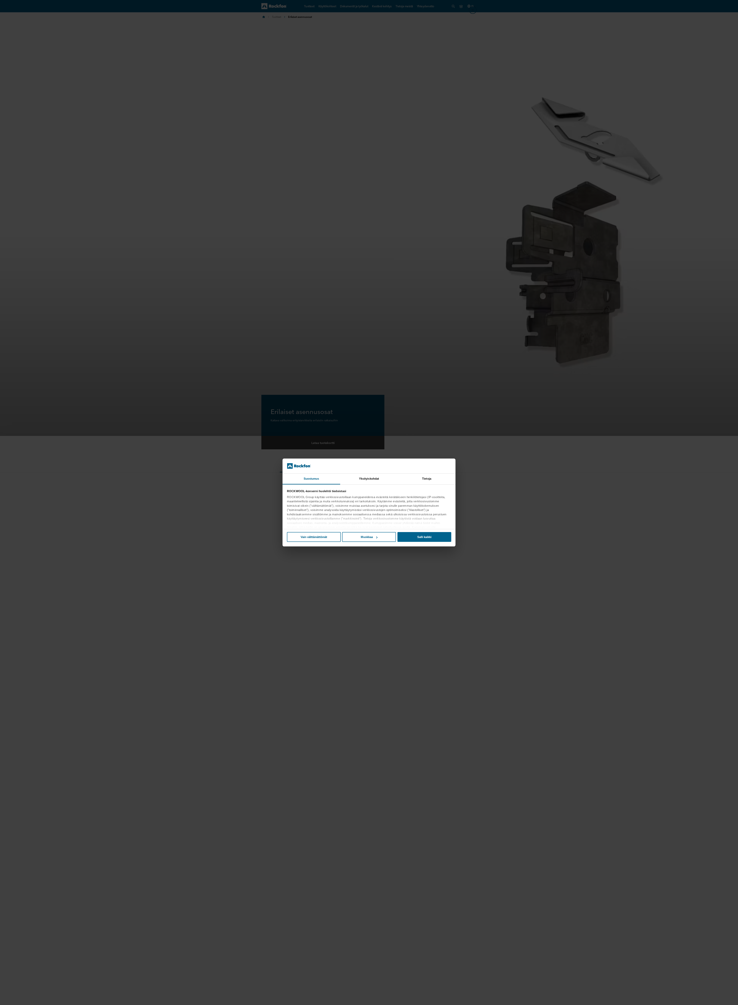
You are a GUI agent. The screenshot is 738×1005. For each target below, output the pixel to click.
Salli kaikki (424, 537)
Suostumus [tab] (311, 478)
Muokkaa (367, 537)
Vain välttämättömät (314, 537)
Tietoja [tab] (426, 478)
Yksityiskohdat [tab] (369, 478)
